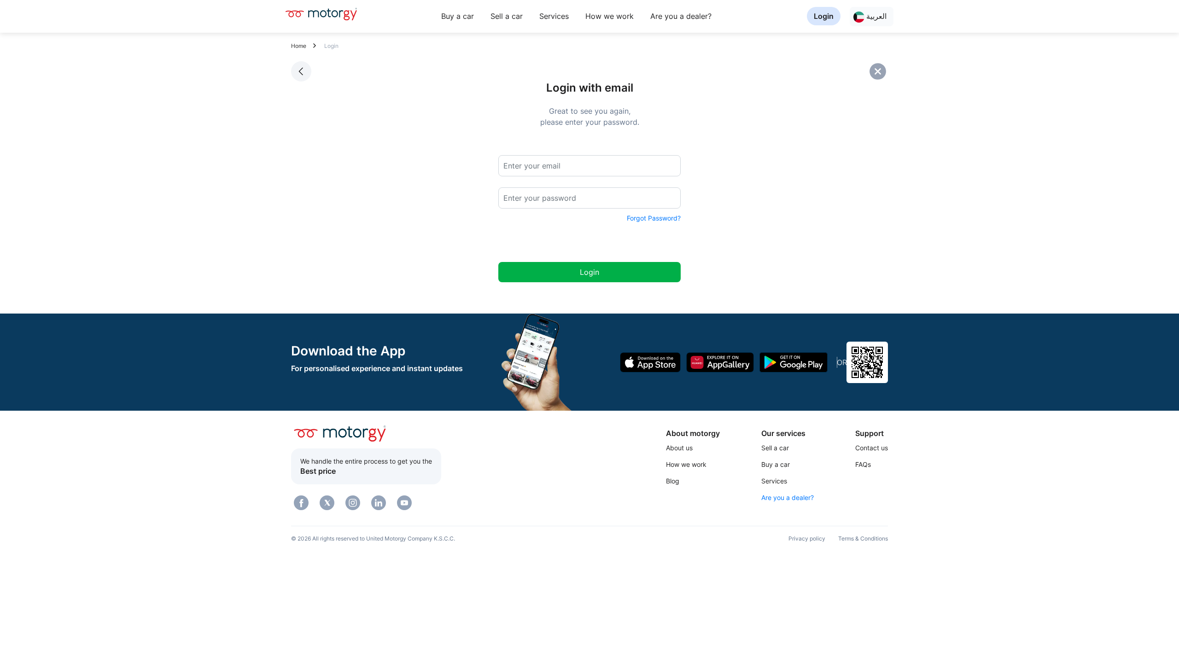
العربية (875, 16)
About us (679, 448)
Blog (672, 481)
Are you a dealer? (681, 16)
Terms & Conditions (863, 538)
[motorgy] (321, 13)
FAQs (863, 464)
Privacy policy (806, 538)
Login (824, 16)
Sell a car (506, 16)
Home (298, 45)
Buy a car (457, 16)
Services (554, 16)
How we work (609, 16)
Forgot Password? (654, 218)
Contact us (871, 448)
